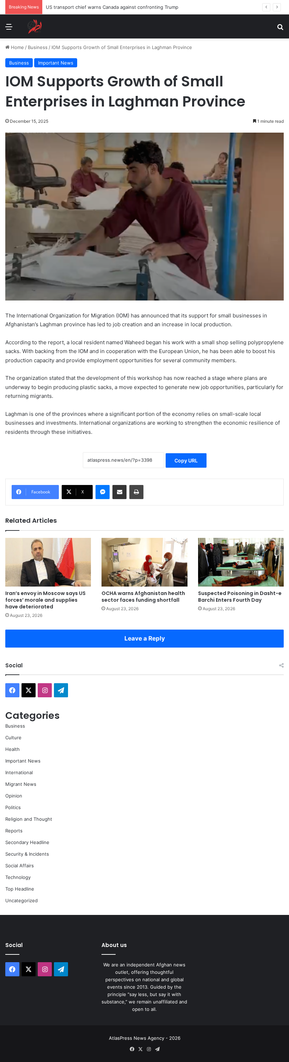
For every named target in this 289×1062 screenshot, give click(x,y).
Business (38, 47)
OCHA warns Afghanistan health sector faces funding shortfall (143, 596)
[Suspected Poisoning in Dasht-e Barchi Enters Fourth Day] (241, 562)
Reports (14, 830)
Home (17, 47)
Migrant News (20, 784)
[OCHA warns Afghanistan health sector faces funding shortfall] (144, 562)
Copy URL (186, 460)
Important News (55, 63)
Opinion (13, 796)
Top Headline (19, 889)
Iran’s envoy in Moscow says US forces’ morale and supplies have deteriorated (45, 600)
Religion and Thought (28, 819)
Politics (13, 807)
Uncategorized (21, 900)
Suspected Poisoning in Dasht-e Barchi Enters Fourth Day (240, 596)
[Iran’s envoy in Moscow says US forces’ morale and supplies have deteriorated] (48, 562)
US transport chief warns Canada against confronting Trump (112, 7)
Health (12, 749)
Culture (13, 737)
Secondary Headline (27, 842)
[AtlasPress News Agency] (34, 26)
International (19, 772)
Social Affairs (19, 865)
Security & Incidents (27, 854)
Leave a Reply (144, 638)
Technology (18, 877)
